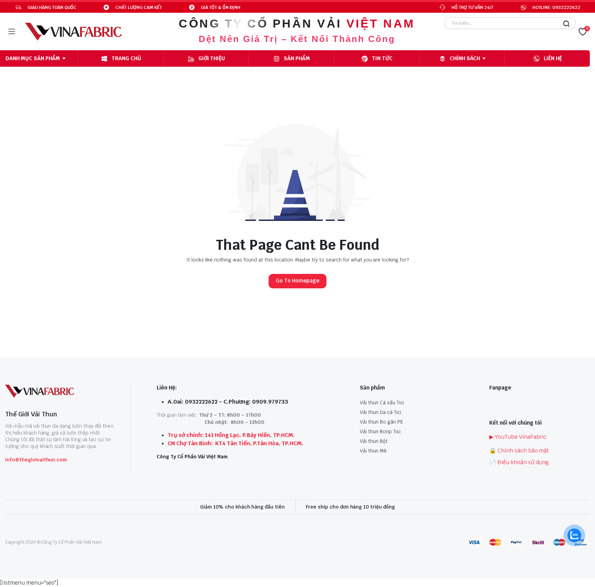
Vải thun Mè (373, 451)
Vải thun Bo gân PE (381, 422)
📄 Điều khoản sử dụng (519, 462)
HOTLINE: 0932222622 (556, 7)
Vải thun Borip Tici (380, 431)
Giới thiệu (211, 58)
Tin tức (382, 58)
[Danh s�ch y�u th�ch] (582, 31)
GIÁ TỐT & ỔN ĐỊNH (221, 7)
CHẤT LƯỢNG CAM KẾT (138, 7)
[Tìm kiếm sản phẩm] (564, 25)
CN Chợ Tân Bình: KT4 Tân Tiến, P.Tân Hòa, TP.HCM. (235, 443)
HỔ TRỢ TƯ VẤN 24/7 (472, 7)
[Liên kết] (73, 32)
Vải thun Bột (374, 441)
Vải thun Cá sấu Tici (382, 402)
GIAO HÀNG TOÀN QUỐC (52, 7)
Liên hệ (553, 58)
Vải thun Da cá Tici (380, 412)
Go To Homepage (297, 280)
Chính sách (465, 58)
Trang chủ (126, 58)
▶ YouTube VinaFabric (517, 436)
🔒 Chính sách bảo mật (519, 450)
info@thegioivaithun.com (36, 460)
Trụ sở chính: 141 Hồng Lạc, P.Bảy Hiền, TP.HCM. (231, 435)
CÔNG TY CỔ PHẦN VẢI (297, 23)
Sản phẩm (297, 58)
